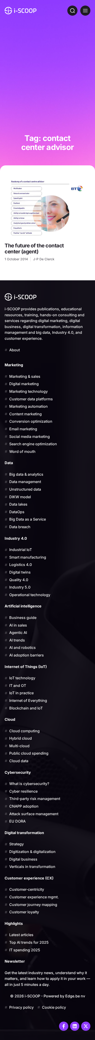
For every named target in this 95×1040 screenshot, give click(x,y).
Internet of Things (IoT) (26, 666)
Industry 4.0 (16, 538)
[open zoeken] (72, 11)
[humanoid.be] (20, 10)
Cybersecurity (18, 772)
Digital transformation (24, 832)
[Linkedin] (74, 1026)
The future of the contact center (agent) (34, 248)
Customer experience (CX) (29, 878)
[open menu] (85, 11)
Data (9, 462)
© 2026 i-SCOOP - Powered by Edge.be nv (47, 996)
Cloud (10, 719)
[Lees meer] (47, 208)
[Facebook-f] (63, 1026)
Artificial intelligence (23, 606)
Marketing (14, 365)
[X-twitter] (85, 1026)
